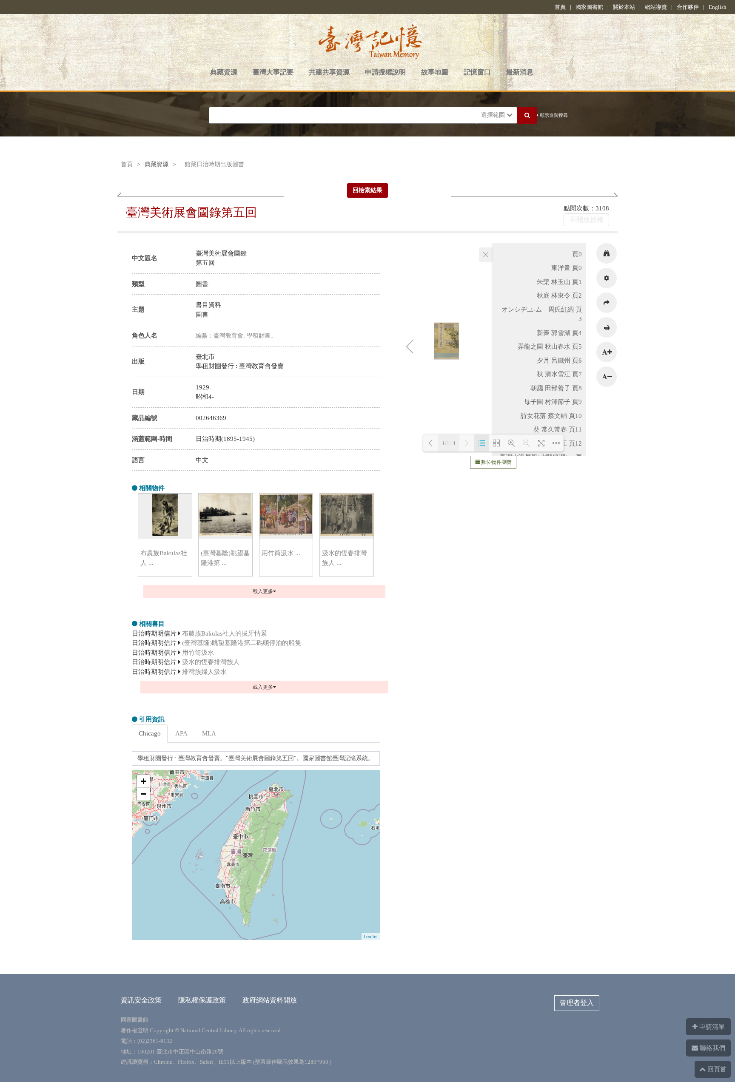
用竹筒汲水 (198, 652)
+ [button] (143, 781)
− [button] (143, 794)
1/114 (449, 443)
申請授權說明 (385, 72)
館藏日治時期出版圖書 (214, 164)
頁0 (577, 254)
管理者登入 (577, 1002)
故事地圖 (434, 72)
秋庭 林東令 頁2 (559, 295)
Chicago (150, 733)
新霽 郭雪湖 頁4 (559, 332)
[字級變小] (606, 376)
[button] (606, 253)
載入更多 (263, 591)
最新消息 (519, 72)
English (717, 7)
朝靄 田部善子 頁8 (556, 388)
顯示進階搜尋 (553, 115)
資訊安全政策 (141, 1000)
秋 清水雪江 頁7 (559, 374)
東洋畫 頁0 (566, 267)
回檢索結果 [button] (367, 190)
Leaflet (371, 936)
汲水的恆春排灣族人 (210, 662)
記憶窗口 (477, 72)
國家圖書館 (589, 7)
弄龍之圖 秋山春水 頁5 (550, 346)
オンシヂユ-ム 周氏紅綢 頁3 (541, 314)
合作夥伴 (688, 7)
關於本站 (624, 7)
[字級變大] (606, 352)
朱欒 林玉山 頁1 (559, 281)
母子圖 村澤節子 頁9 (553, 401)
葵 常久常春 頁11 (557, 429)
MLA (209, 733)
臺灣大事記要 (273, 72)
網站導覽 (656, 7)
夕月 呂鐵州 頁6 (559, 360)
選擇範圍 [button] (494, 115)
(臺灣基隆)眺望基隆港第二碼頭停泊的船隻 (241, 642)
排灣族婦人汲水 (204, 671)
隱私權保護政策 (202, 1000)
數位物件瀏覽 (496, 462)
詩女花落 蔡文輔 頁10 (551, 415)
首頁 (560, 7)
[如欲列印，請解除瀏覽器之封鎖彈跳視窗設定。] (606, 327)
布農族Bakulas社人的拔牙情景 (224, 633)
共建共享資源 (329, 72)
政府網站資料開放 (269, 1000)
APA (181, 733)
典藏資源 (223, 72)
